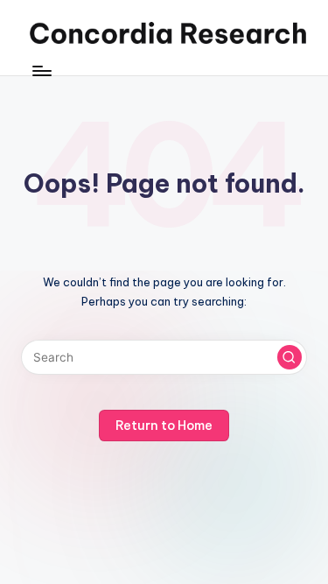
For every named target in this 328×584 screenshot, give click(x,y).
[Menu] (41, 70)
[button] (289, 357)
